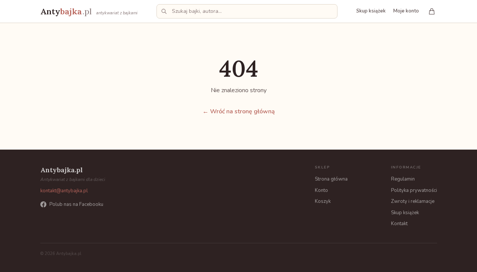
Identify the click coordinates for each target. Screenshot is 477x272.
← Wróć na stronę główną (238, 111)
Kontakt (399, 223)
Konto (321, 190)
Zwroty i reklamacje (412, 201)
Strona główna (331, 179)
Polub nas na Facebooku (76, 204)
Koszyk (323, 201)
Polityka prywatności (414, 190)
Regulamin (403, 179)
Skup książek (371, 11)
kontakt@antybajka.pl (64, 190)
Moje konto (406, 11)
